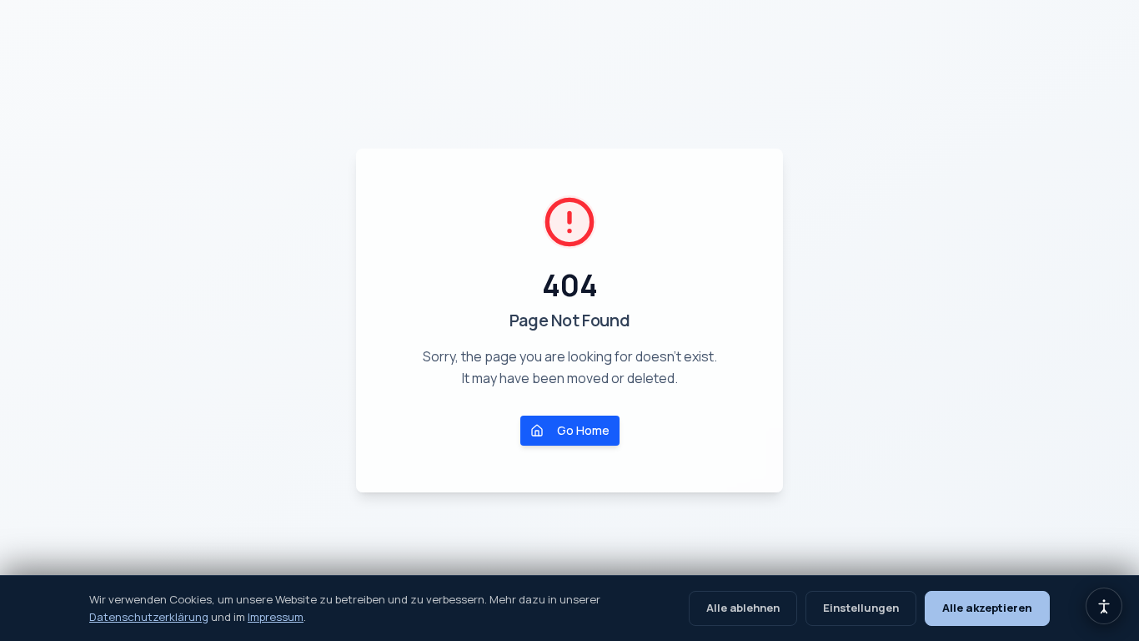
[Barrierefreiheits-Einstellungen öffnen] (1104, 606)
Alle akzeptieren (987, 607)
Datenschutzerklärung (148, 616)
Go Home (583, 430)
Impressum (276, 616)
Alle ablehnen (743, 607)
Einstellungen (861, 607)
